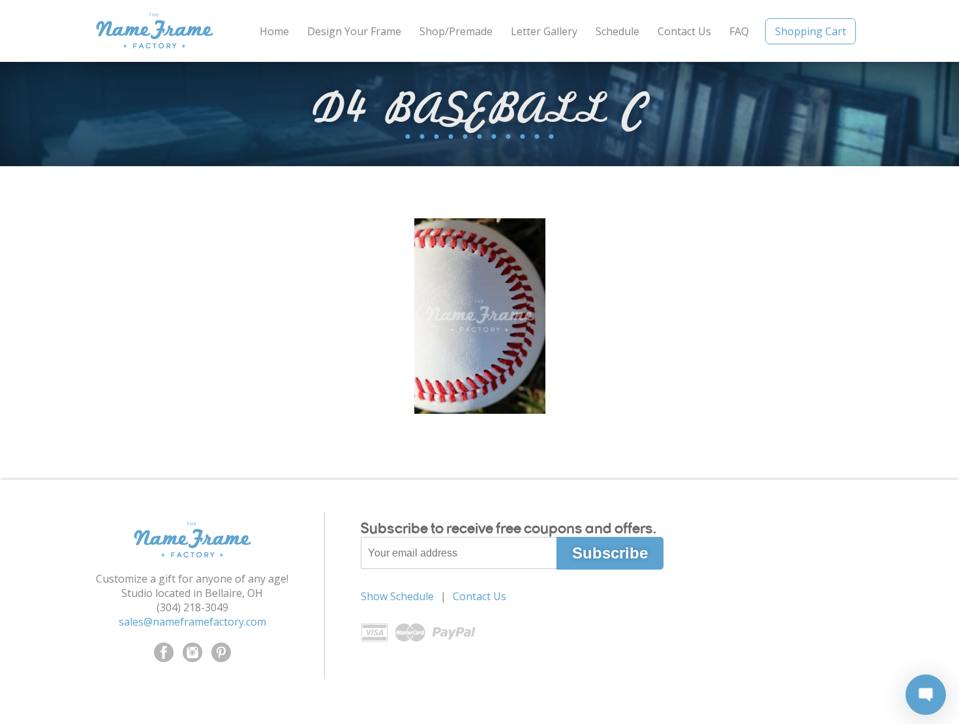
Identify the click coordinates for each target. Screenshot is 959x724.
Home (274, 31)
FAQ (739, 31)
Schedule (617, 31)
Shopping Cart (810, 31)
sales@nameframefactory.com (192, 622)
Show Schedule (397, 596)
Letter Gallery (544, 31)
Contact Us (684, 31)
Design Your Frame (354, 31)
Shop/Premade (456, 31)
